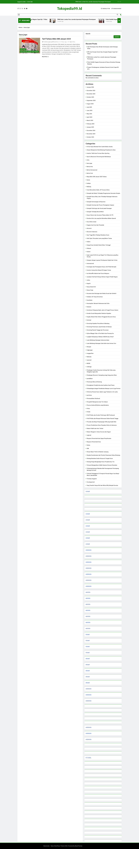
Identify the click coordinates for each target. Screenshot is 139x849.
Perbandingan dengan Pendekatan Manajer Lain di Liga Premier (103, 388)
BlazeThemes (78, 846)
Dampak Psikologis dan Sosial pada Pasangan (99, 208)
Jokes (88, 280)
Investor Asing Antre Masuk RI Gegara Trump (99, 270)
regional (89, 435)
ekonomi (89, 228)
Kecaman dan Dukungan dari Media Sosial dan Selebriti (101, 293)
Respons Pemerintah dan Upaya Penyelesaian (99, 438)
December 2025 (91, 90)
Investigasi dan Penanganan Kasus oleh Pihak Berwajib (101, 267)
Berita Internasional (92, 170)
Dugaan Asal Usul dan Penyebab (95, 225)
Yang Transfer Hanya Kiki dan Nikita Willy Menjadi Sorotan (102, 485)
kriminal (89, 320)
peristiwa (89, 395)
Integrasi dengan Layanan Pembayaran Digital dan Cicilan (102, 260)
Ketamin (89, 307)
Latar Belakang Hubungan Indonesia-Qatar (98, 340)
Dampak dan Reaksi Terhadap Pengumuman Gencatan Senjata (103, 193)
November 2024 (91, 134)
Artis (88, 160)
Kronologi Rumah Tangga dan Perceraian (98, 330)
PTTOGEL (88, 757)
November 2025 (91, 94)
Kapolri (89, 283)
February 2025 (90, 124)
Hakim (88, 241)
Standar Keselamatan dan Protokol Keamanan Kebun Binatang (103, 455)
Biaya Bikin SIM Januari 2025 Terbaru (29, 51)
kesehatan (89, 300)
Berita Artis (90, 166)
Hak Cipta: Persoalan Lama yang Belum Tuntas (99, 238)
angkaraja (88, 550)
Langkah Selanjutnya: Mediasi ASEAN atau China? (100, 336)
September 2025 (91, 100)
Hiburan (89, 248)
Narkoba (89, 356)
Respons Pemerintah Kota (94, 442)
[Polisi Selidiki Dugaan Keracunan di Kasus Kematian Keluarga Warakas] (78, 21)
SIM (88, 448)
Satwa (88, 445)
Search (88, 33)
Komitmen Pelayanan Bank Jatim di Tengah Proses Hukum (102, 310)
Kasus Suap (90, 290)
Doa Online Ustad (91, 221)
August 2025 (90, 104)
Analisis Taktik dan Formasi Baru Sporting (98, 153)
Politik (88, 412)
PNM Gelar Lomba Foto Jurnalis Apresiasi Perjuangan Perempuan (53, 19)
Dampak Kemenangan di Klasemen (96, 201)
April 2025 (89, 117)
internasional (90, 263)
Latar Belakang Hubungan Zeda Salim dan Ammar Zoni (101, 343)
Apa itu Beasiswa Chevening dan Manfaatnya (99, 156)
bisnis (88, 180)
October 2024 (90, 137)
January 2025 (90, 127)
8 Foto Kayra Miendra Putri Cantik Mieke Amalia (100, 146)
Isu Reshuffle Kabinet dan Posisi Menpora (98, 273)
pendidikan (90, 378)
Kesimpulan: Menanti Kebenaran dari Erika (98, 303)
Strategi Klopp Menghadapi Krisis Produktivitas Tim (100, 461)
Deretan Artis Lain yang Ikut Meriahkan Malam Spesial (101, 218)
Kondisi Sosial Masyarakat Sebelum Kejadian (99, 313)
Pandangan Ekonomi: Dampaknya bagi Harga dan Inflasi (102, 375)
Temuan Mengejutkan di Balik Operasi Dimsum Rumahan (102, 465)
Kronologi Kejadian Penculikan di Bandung (98, 323)
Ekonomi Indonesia (92, 231)
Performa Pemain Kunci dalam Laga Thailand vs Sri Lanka (102, 392)
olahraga (89, 366)
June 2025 (89, 110)
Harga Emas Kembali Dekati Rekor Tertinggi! (99, 245)
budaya (89, 183)
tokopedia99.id (69, 8)
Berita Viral (90, 173)
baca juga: (23, 49)
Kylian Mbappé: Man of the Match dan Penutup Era (100, 333)
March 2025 (90, 120)
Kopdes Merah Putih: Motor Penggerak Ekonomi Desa (101, 317)
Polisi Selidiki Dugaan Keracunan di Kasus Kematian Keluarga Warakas (92, 1)
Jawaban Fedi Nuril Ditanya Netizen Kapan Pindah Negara (102, 277)
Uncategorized (91, 482)
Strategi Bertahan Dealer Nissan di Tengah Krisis (100, 458)
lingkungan (90, 350)
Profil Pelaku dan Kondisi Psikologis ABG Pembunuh (101, 415)
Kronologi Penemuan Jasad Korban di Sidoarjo (99, 326)
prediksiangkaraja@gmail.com (51, 42)
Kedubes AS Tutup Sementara (95, 296)
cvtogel (88, 491)
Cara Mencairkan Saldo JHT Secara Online (98, 190)
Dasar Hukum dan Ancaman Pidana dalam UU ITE (100, 215)
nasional (89, 360)
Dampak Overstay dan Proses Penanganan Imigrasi (100, 205)
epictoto (88, 592)
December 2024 (91, 130)
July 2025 (89, 107)
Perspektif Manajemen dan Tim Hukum (97, 402)
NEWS (88, 363)
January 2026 (90, 87)
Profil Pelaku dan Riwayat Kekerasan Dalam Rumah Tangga (102, 418)
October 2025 (90, 97)
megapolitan (90, 353)
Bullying (89, 186)
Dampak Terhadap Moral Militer (95, 211)
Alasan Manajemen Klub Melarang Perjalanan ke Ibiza (101, 150)
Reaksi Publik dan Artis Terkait (95, 428)
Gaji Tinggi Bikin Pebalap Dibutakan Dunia (98, 235)
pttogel (88, 658)
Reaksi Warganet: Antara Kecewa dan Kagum (99, 432)
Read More (45, 56)
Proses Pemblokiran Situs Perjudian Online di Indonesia (102, 425)
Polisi (88, 408)
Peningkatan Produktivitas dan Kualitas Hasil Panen (100, 385)
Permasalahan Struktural (93, 398)
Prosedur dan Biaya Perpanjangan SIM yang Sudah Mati (101, 422)
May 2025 (89, 113)
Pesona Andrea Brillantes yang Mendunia (98, 405)
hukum (88, 251)
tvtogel (88, 634)
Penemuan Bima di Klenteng (94, 382)
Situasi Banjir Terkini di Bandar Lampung (97, 452)
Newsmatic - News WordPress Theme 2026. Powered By (59, 846)
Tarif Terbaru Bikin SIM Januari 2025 (56, 39)
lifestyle (89, 347)
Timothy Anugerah (92, 478)
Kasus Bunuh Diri (91, 287)
